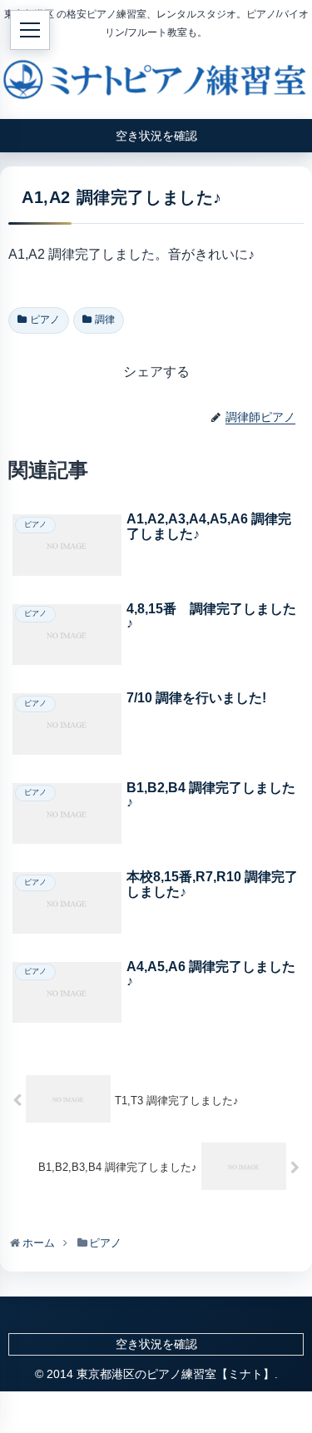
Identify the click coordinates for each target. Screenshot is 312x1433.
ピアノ (45, 319)
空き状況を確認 (156, 1344)
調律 (105, 319)
